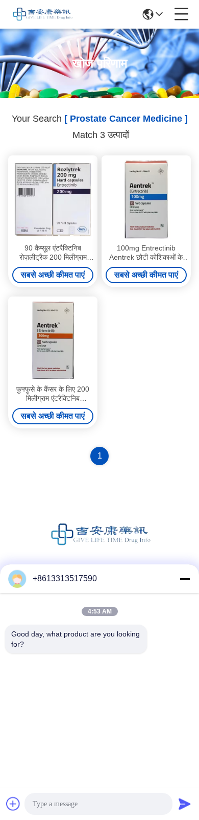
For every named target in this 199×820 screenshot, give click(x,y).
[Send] (185, 803)
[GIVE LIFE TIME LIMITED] (42, 14)
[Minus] (185, 579)
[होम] (99, 547)
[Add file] (13, 803)
